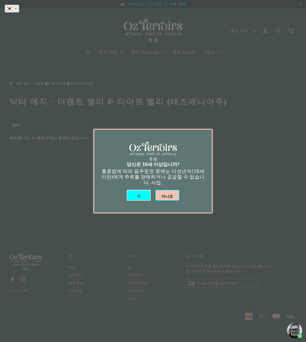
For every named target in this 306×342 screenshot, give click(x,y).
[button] (12, 8)
